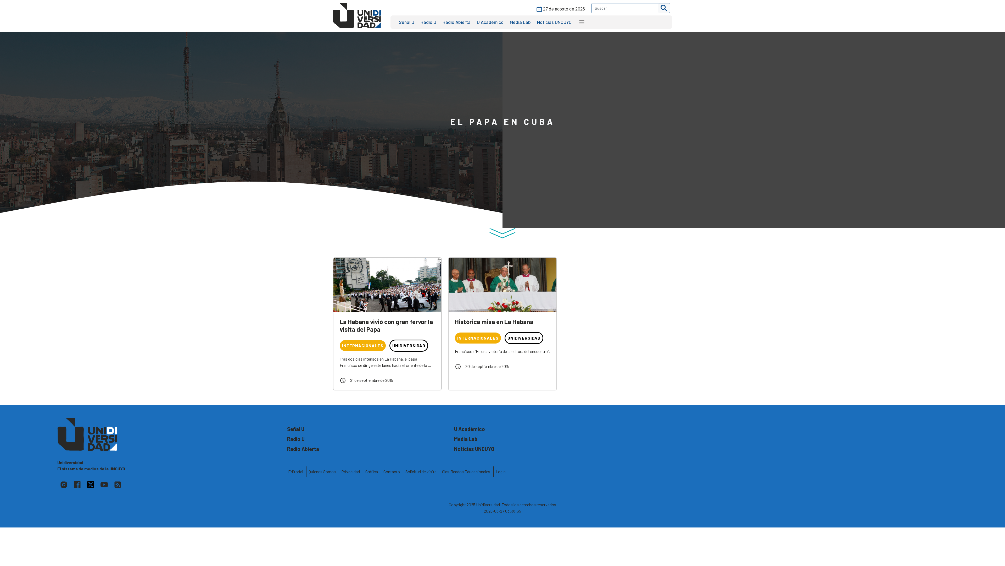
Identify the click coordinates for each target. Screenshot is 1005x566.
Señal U (406, 22)
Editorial (295, 471)
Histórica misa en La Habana (494, 321)
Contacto (391, 471)
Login (501, 471)
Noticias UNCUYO (554, 22)
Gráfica (371, 471)
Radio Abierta (457, 22)
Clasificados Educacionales (466, 471)
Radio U (428, 22)
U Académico (490, 22)
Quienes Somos (322, 471)
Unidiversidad (408, 345)
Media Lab (520, 22)
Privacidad (350, 471)
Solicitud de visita (421, 471)
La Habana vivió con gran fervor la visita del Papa (386, 325)
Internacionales (362, 345)
